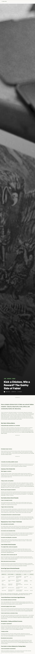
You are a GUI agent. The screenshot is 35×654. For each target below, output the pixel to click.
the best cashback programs (23, 642)
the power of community (23, 565)
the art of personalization (9, 635)
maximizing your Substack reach (10, 535)
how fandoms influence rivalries (27, 519)
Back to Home (5, 1)
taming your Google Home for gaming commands (21, 617)
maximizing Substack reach (23, 603)
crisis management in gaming (18, 629)
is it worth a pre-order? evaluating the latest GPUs (25, 610)
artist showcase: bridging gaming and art (7, 552)
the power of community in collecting (20, 466)
